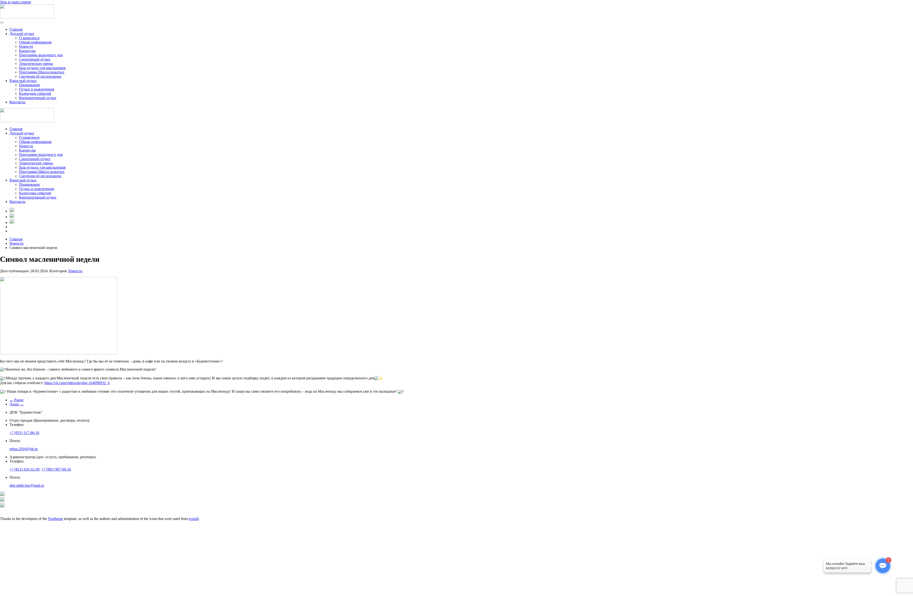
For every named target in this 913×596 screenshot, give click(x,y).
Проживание (29, 85)
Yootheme (55, 519)
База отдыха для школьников (42, 68)
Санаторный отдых (34, 59)
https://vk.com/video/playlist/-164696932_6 (77, 383)
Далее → (17, 404)
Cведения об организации (40, 76)
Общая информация (35, 42)
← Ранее (17, 400)
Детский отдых (22, 34)
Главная (16, 29)
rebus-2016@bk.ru (24, 449)
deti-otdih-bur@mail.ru (27, 485)
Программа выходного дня (41, 55)
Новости (26, 46)
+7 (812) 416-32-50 (24, 469)
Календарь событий (35, 93)
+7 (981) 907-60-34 (56, 469)
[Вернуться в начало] (27, 17)
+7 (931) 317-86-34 (24, 433)
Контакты (17, 102)
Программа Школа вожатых (41, 72)
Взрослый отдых (23, 81)
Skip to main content (15, 2)
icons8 (194, 519)
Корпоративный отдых (37, 98)
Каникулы (27, 51)
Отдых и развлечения (36, 89)
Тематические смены (36, 64)
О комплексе (29, 38)
